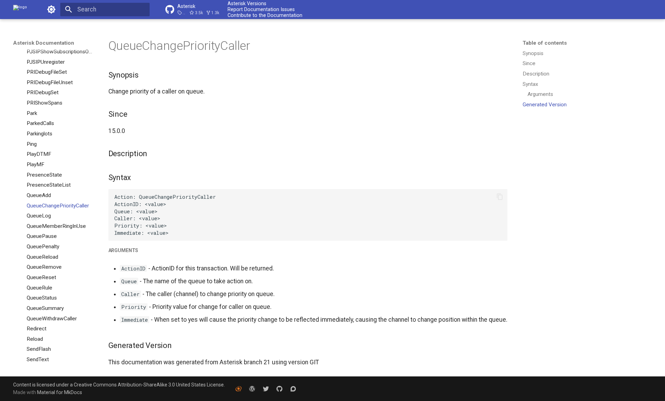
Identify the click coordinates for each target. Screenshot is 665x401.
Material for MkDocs (59, 392)
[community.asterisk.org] (293, 388)
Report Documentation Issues (261, 9)
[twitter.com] (266, 388)
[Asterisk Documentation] (20, 9)
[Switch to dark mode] (51, 9)
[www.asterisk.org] (238, 388)
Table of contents (545, 43)
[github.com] (279, 388)
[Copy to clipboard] (499, 196)
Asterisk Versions (247, 3)
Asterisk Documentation (43, 43)
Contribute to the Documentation (265, 15)
